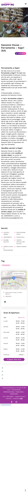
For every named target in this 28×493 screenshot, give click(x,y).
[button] (25, 4)
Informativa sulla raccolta (6, 404)
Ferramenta (8, 237)
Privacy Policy (20, 391)
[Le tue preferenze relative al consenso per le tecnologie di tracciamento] (25, 490)
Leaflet (10, 287)
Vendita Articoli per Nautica (20, 241)
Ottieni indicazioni (19, 273)
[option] (14, 22)
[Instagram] (16, 402)
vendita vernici (21, 246)
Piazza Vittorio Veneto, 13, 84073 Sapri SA (13, 293)
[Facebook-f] (12, 402)
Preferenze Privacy (9, 391)
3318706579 (21, 53)
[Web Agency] (21, 398)
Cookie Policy (14, 393)
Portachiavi (20, 237)
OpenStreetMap (17, 287)
